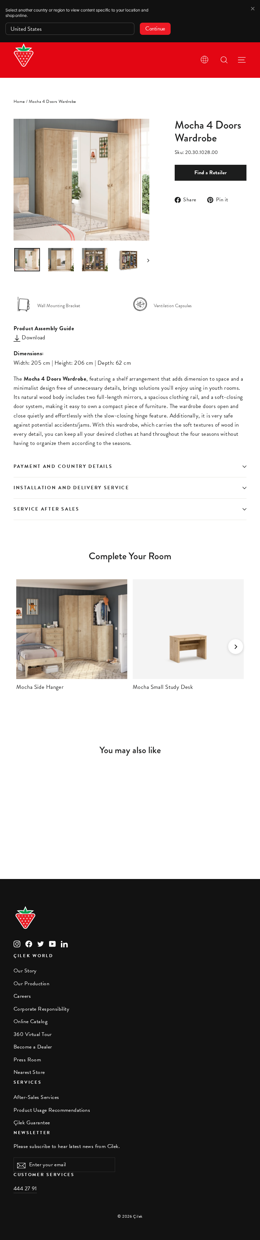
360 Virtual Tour (33, 1034)
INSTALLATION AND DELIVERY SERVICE (71, 487)
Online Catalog (30, 1021)
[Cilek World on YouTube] (52, 943)
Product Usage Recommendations (52, 1110)
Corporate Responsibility (41, 1009)
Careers (22, 996)
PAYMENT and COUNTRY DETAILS (64, 466)
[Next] (235, 646)
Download (32, 337)
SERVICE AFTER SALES (47, 509)
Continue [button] (155, 28)
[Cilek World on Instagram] (17, 943)
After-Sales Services (36, 1097)
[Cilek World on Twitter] (40, 943)
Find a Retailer (210, 172)
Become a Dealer (33, 1047)
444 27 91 (25, 1189)
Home (19, 101)
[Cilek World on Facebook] (28, 943)
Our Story (25, 971)
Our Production (31, 983)
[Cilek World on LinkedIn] (64, 943)
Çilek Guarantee (32, 1123)
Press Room (27, 1060)
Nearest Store (29, 1072)
